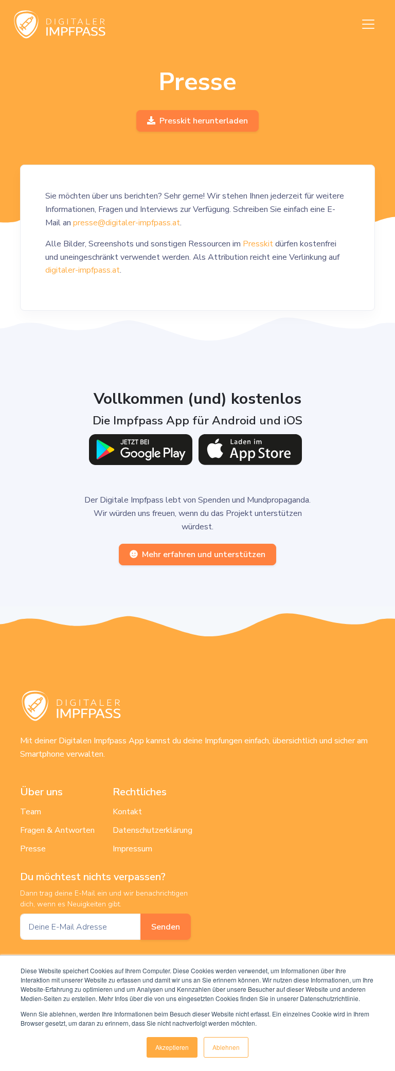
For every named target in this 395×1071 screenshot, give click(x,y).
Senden (165, 927)
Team (30, 811)
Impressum (132, 848)
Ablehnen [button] (226, 1047)
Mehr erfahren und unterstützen (203, 554)
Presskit (258, 243)
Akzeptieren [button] (172, 1047)
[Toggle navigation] (368, 24)
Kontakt (127, 811)
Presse (33, 848)
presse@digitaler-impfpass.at (126, 222)
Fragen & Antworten (57, 830)
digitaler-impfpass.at (82, 270)
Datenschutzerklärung (152, 830)
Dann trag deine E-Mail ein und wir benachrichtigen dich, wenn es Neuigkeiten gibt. (104, 898)
